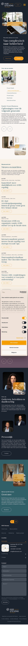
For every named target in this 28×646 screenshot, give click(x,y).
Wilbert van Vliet (4, 180)
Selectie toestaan (14, 347)
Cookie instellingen (14, 618)
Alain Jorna (12, 198)
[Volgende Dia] (9, 128)
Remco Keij (11, 180)
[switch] (24, 322)
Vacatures (6, 509)
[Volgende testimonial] (9, 361)
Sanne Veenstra (4, 272)
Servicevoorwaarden (13, 598)
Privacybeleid (4, 598)
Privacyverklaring (23, 618)
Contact (19, 58)
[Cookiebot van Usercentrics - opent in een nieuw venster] (20, 292)
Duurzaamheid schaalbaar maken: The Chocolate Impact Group (14, 259)
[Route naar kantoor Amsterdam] (5, 548)
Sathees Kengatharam (6, 236)
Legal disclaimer (22, 616)
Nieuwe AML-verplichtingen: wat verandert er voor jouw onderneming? (13, 277)
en (16, 521)
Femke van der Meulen (6, 254)
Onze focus (8, 58)
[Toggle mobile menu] (24, 4)
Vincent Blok (14, 236)
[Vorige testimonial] (3, 361)
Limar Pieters (17, 180)
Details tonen (19, 338)
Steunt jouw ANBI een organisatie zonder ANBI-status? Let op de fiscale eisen (13, 223)
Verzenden (5, 602)
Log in (18, 4)
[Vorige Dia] (3, 128)
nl (12, 521)
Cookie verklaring (5, 618)
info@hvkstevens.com (16, 551)
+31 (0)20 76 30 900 (15, 549)
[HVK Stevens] (7, 4)
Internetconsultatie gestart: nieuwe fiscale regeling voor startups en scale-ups (13, 241)
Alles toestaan (14, 342)
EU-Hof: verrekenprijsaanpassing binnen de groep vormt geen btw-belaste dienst (13, 204)
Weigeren (14, 352)
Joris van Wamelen (5, 198)
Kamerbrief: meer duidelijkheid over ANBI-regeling (11, 185)
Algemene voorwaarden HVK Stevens (10, 616)
